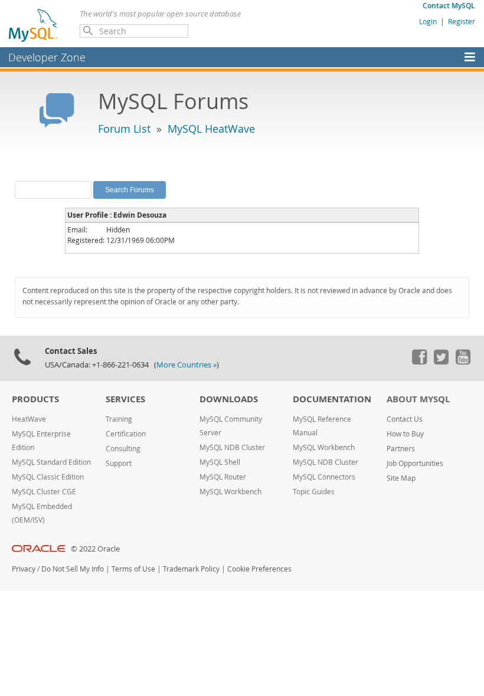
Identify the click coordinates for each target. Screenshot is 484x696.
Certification (126, 433)
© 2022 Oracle (95, 549)
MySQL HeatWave (211, 129)
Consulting (123, 448)
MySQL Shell (220, 462)
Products (35, 399)
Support (119, 463)
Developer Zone (47, 57)
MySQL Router (223, 476)
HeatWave (29, 419)
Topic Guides (314, 491)
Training (119, 419)
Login (428, 21)
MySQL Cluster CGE (44, 491)
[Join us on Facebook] (419, 361)
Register (461, 21)
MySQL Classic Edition (48, 476)
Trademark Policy (191, 568)
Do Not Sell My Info (72, 568)
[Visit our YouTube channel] (462, 361)
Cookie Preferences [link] (259, 568)
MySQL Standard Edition (51, 462)
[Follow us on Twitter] (440, 361)
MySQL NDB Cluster (232, 447)
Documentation (332, 399)
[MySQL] (33, 24)
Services (125, 399)
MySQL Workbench (230, 491)
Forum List (124, 129)
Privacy (23, 568)
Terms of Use (133, 568)
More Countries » (186, 365)
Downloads (229, 399)
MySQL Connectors (324, 476)
